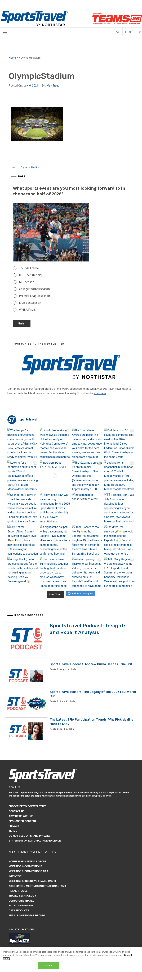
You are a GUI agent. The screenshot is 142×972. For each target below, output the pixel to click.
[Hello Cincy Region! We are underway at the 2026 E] (119, 572)
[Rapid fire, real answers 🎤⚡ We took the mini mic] (119, 540)
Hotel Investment (21, 905)
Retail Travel (18, 890)
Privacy (14, 826)
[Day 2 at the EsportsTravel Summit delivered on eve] (22, 540)
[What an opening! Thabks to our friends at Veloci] (87, 572)
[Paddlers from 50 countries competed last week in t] (119, 443)
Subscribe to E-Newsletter (28, 806)
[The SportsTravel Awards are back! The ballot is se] (87, 443)
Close (48, 965)
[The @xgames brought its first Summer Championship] (87, 475)
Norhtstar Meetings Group (28, 861)
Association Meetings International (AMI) (37, 886)
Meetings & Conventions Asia (28, 871)
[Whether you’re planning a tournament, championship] (22, 443)
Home (12, 57)
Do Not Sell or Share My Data (29, 835)
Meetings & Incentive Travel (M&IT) (32, 881)
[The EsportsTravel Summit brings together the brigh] (55, 572)
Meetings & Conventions (25, 866)
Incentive (15, 876)
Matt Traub (53, 85)
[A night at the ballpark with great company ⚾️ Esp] (55, 540)
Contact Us (16, 811)
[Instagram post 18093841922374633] (87, 508)
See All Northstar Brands (27, 915)
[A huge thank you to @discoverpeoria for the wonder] (22, 572)
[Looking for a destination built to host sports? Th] (22, 475)
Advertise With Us (21, 816)
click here (100, 393)
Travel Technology (22, 895)
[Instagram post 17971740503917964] (55, 475)
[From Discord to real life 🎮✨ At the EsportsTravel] (87, 540)
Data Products (19, 910)
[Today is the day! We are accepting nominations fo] (55, 508)
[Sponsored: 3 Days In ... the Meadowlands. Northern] (22, 508)
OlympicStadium (30, 167)
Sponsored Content (22, 821)
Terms (13, 830)
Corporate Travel (21, 900)
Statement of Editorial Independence (35, 840)
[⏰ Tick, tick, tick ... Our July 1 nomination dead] (119, 508)
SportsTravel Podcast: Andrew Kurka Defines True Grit (91, 664)
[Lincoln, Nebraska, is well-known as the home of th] (55, 443)
